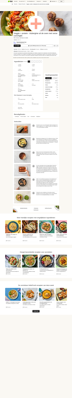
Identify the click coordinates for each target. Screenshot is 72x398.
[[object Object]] (55, 46)
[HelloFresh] (10, 1)
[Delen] (57, 46)
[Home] (12, 4)
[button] (54, 1)
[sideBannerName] (51, 65)
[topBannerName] (36, 8)
